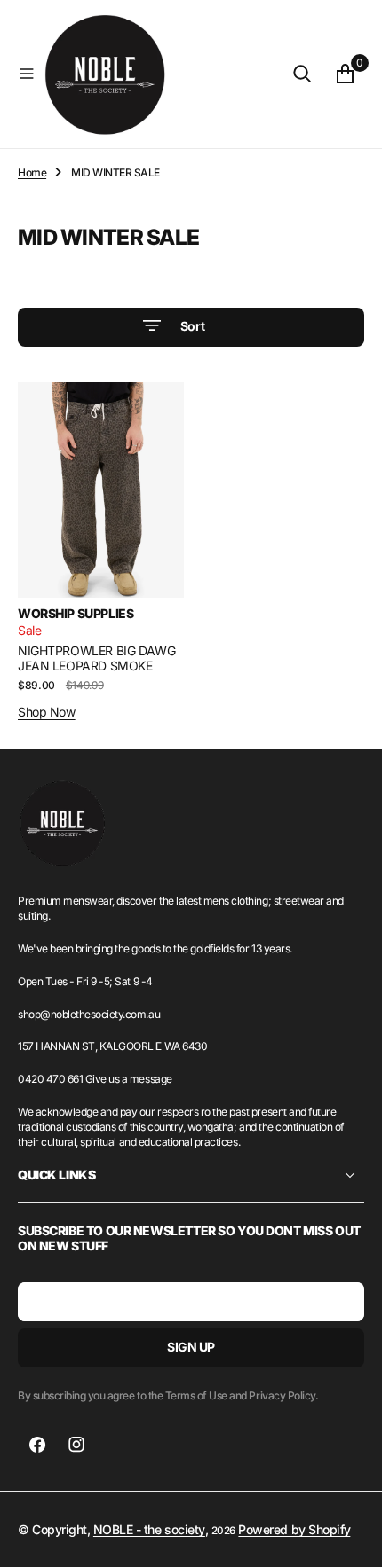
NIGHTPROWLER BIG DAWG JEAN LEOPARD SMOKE (96, 658)
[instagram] (76, 1444)
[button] (27, 73)
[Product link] (101, 490)
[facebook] (37, 1444)
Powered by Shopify (294, 1529)
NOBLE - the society (149, 1529)
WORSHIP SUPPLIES (75, 613)
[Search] (302, 73)
